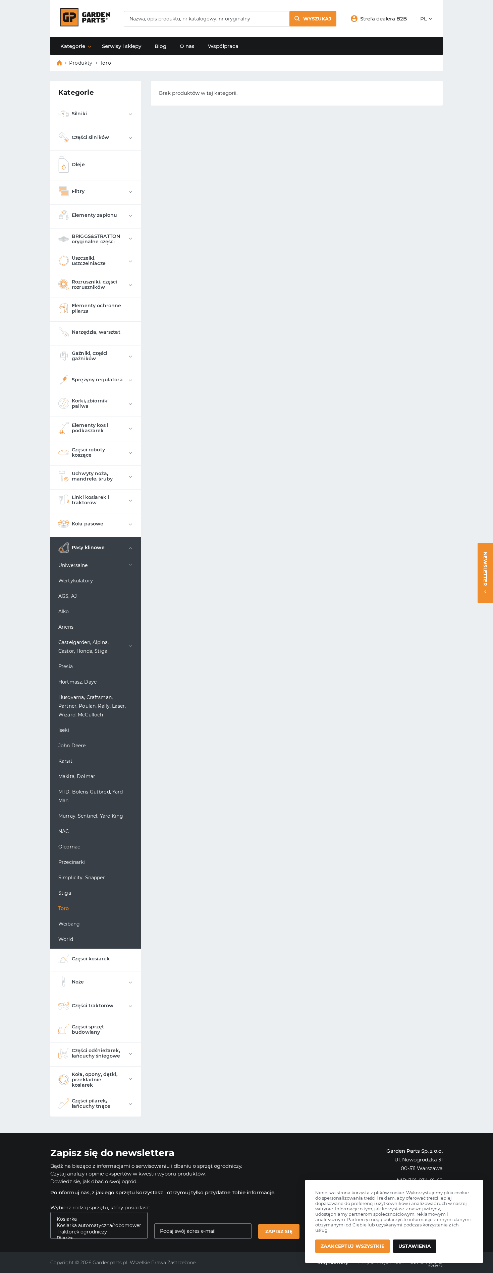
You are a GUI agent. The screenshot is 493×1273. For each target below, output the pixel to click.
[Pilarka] (96, 1238)
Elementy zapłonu (94, 215)
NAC (63, 831)
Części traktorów (92, 1006)
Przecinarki (71, 862)
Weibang (69, 924)
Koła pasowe (88, 524)
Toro (63, 908)
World (65, 939)
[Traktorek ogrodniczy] (96, 1232)
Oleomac (69, 847)
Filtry (78, 191)
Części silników (90, 137)
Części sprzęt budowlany (88, 1029)
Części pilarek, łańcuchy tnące (91, 1103)
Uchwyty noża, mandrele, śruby (92, 476)
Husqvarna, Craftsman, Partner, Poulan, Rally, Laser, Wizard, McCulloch (92, 706)
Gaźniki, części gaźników (89, 356)
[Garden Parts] (85, 24)
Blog (160, 46)
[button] (312, 18)
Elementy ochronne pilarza (96, 308)
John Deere (72, 746)
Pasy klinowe (88, 548)
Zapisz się (278, 1231)
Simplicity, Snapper (81, 878)
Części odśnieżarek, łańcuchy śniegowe (96, 1053)
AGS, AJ (67, 596)
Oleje (78, 165)
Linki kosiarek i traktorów (90, 500)
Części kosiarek (91, 959)
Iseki (63, 730)
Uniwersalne (73, 565)
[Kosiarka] (96, 1219)
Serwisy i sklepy (121, 46)
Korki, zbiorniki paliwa (90, 403)
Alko (63, 612)
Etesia (65, 666)
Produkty (81, 63)
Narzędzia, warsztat (96, 332)
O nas (187, 46)
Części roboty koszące (88, 452)
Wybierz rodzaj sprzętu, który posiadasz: (100, 1207)
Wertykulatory (75, 581)
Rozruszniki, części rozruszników (94, 284)
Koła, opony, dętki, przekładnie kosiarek (94, 1080)
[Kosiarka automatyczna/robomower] (96, 1225)
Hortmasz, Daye (77, 682)
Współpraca (223, 46)
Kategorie (72, 46)
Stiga (64, 893)
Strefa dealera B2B (383, 18)
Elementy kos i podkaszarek (90, 428)
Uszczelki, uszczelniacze (89, 260)
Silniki (79, 114)
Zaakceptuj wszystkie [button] (352, 1246)
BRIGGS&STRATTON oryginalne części (96, 239)
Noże (78, 982)
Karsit (65, 761)
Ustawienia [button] (414, 1246)
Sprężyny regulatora (97, 380)
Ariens (65, 627)
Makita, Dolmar (76, 776)
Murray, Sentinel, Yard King (90, 816)
